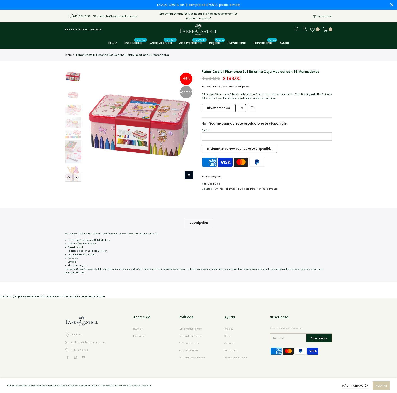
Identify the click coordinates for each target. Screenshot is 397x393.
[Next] (188, 125)
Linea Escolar (135, 42)
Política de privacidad (190, 336)
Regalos (216, 42)
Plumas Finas (237, 43)
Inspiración (139, 336)
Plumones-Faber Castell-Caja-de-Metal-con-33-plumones (245, 188)
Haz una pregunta (211, 176)
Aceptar (381, 385)
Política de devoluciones (192, 357)
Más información (355, 386)
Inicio (68, 55)
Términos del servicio (190, 328)
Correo (227, 336)
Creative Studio (162, 42)
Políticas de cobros (189, 343)
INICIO (112, 43)
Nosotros (138, 328)
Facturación (324, 16)
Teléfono (228, 328)
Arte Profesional (192, 42)
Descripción (198, 223)
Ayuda (284, 43)
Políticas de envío (188, 350)
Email (205, 130)
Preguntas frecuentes (236, 357)
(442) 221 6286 (81, 16)
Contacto (229, 343)
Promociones (265, 42)
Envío (224, 86)
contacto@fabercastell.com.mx (117, 16)
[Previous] (90, 125)
